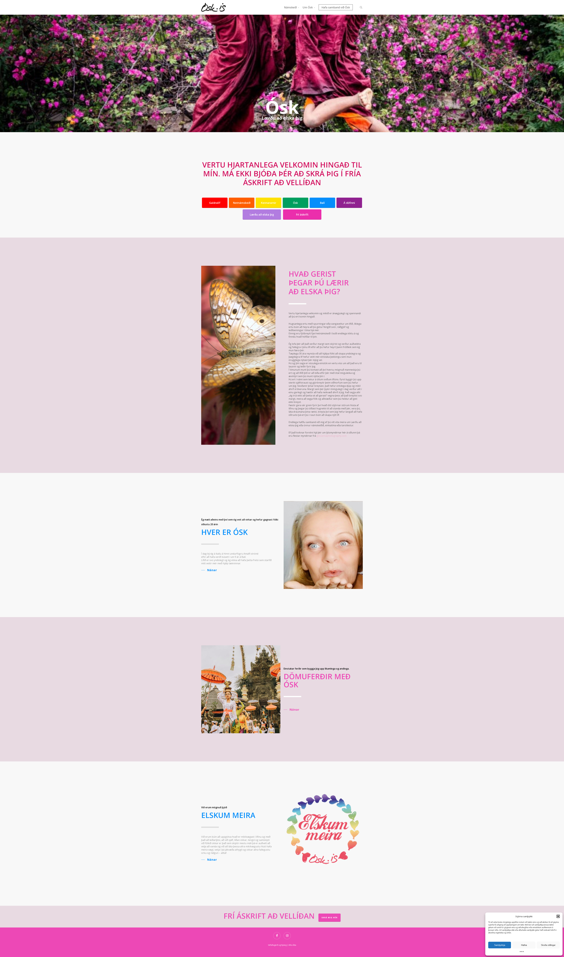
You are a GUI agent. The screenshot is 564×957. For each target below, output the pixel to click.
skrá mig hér (330, 917)
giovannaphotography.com (331, 435)
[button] (558, 916)
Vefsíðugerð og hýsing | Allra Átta (282, 945)
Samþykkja (499, 945)
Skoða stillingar (548, 945)
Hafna (524, 945)
